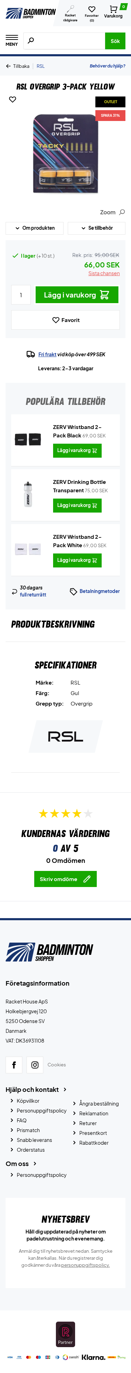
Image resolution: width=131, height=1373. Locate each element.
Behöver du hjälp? (107, 66)
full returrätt (33, 595)
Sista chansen (104, 273)
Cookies (57, 1065)
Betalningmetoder (100, 591)
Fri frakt (47, 354)
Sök (115, 41)
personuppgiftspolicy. (85, 1265)
